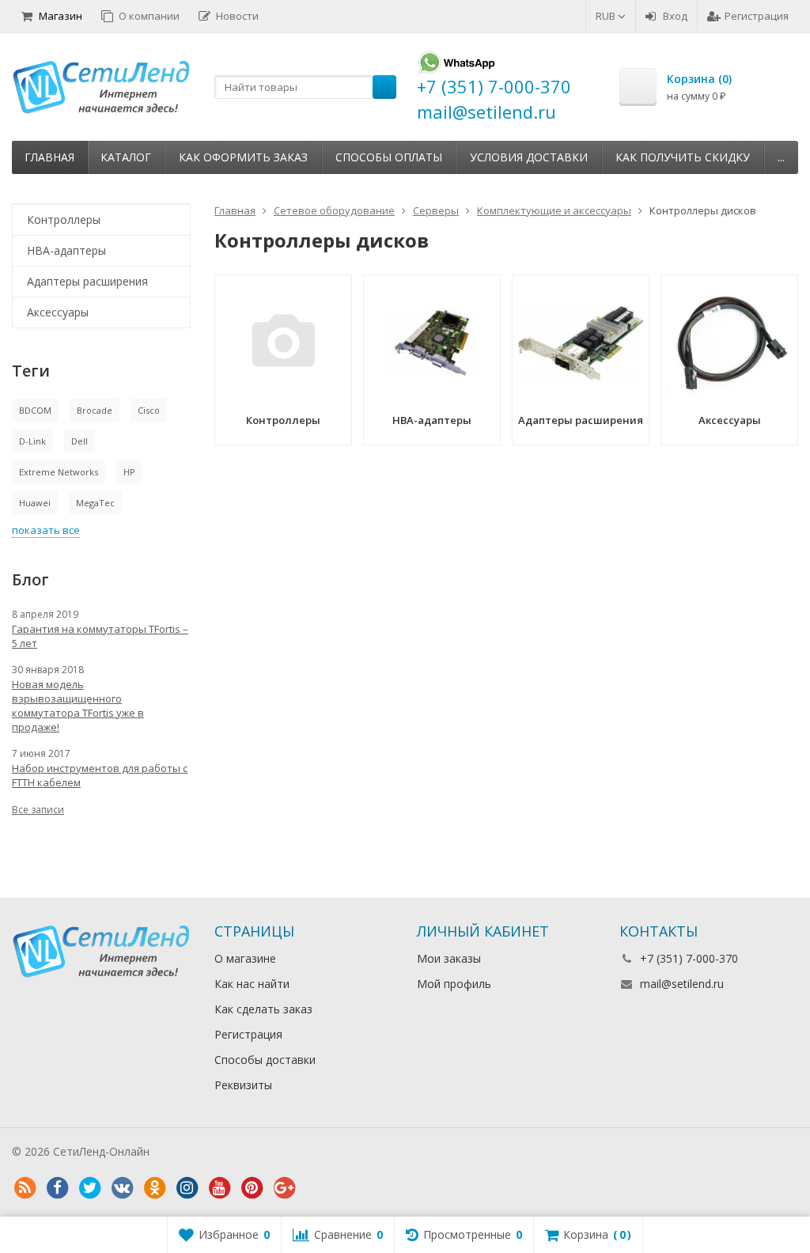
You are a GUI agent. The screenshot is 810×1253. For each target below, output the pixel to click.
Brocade (94, 410)
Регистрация (757, 16)
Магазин (60, 16)
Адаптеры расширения (87, 281)
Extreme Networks (58, 472)
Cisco (149, 410)
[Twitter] (89, 1188)
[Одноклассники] (154, 1188)
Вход (675, 16)
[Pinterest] (251, 1188)
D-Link (32, 441)
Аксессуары (58, 312)
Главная (49, 157)
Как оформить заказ (243, 157)
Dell (79, 441)
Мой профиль (454, 983)
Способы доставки (265, 1059)
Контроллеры (63, 219)
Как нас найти (252, 983)
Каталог (125, 157)
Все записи (38, 809)
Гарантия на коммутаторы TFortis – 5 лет (100, 636)
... (781, 157)
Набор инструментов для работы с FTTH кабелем (99, 775)
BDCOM (35, 410)
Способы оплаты (388, 157)
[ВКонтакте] (121, 1188)
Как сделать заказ (263, 1008)
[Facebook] (57, 1188)
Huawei (35, 503)
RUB (607, 16)
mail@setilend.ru (682, 983)
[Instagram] (186, 1188)
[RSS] (24, 1188)
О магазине (245, 958)
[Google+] (284, 1188)
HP (129, 472)
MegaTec (95, 503)
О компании (149, 16)
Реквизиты (243, 1084)
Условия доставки (529, 157)
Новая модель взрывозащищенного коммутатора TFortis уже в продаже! (78, 705)
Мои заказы (449, 958)
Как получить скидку (682, 157)
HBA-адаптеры (66, 250)
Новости (237, 16)
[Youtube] (219, 1188)
